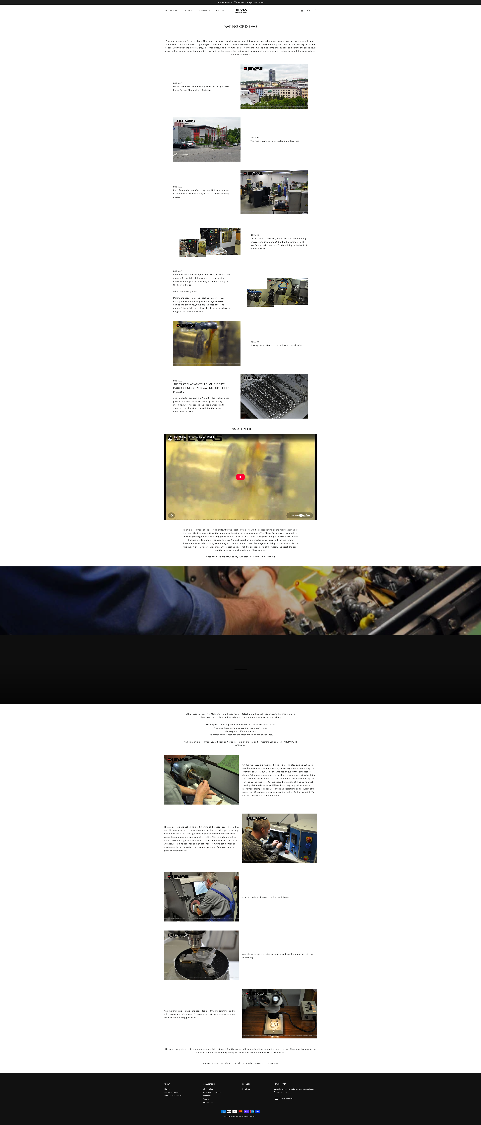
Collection (171, 11)
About (188, 11)
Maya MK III (208, 1096)
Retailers (204, 11)
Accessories (208, 1102)
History (167, 1089)
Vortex (206, 1099)
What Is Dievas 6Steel (173, 1096)
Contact (219, 11)
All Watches (208, 1089)
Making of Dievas (171, 1092)
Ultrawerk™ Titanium (212, 1092)
